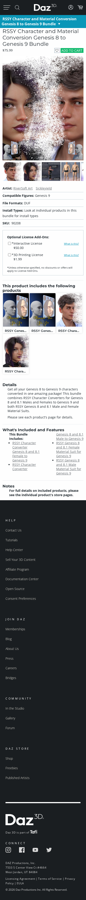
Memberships (15, 629)
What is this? (71, 243)
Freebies (12, 768)
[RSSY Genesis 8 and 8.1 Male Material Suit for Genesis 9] (16, 310)
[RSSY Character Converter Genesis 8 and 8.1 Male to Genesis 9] (69, 310)
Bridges (11, 678)
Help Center (14, 550)
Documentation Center (22, 579)
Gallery (10, 718)
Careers (11, 668)
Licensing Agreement (20, 879)
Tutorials (12, 540)
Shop (9, 758)
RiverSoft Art (23, 188)
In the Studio (15, 708)
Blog (9, 639)
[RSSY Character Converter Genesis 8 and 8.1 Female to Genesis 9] (16, 350)
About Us (12, 648)
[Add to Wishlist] (57, 50)
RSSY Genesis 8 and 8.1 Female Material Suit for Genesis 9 (68, 449)
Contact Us (14, 530)
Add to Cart (71, 50)
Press (10, 658)
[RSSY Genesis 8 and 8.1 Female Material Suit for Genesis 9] (42, 310)
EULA (20, 883)
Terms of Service (50, 879)
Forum (10, 728)
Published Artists (18, 778)
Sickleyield (44, 188)
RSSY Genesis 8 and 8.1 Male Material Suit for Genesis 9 (68, 466)
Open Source (15, 589)
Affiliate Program (17, 569)
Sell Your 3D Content (21, 559)
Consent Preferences (21, 598)
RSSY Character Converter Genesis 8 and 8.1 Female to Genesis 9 (26, 451)
